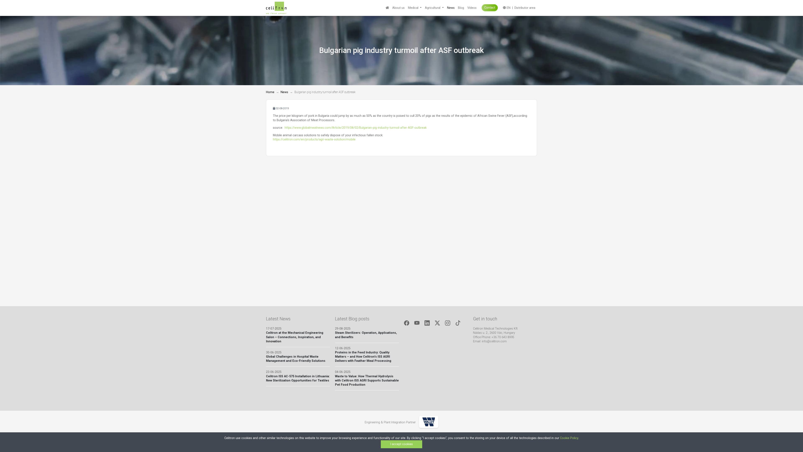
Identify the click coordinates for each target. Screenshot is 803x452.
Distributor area (524, 8)
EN (508, 8)
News (451, 8)
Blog (461, 8)
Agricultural (433, 8)
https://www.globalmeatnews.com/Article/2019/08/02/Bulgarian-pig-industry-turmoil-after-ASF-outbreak (356, 128)
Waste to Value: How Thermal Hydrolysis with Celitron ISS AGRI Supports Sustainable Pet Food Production (367, 381)
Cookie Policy (569, 438)
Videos (472, 8)
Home (270, 92)
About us (398, 8)
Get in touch (485, 318)
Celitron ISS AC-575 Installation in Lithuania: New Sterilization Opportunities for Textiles (298, 378)
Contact (489, 7)
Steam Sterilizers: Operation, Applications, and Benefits (366, 335)
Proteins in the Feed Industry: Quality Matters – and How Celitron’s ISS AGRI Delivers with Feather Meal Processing (363, 357)
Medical (413, 8)
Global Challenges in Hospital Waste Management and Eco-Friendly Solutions (295, 359)
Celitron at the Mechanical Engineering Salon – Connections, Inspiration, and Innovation (294, 337)
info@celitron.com (494, 341)
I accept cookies (401, 444)
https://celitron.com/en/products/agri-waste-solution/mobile (314, 139)
